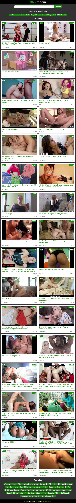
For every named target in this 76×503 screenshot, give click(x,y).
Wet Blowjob (61, 15)
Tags (32, 501)
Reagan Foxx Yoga (27, 490)
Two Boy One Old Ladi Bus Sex (35, 493)
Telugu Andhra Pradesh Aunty (28, 484)
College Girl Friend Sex (48, 484)
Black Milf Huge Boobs (15, 493)
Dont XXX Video (25, 487)
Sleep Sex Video (53, 493)
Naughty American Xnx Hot (30, 496)
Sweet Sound (66, 490)
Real (54, 15)
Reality (41, 15)
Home (26, 501)
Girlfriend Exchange (65, 484)
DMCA (37, 501)
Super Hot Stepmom (56, 487)
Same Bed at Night (48, 496)
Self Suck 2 (65, 493)
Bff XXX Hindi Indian (53, 490)
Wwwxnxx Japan (10, 484)
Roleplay (48, 15)
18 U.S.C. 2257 (46, 501)
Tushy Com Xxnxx (12, 487)
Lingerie (34, 15)
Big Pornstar (40, 490)
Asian (28, 15)
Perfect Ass (14, 15)
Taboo (22, 15)
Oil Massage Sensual (12, 490)
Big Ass (67, 487)
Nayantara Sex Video (40, 487)
